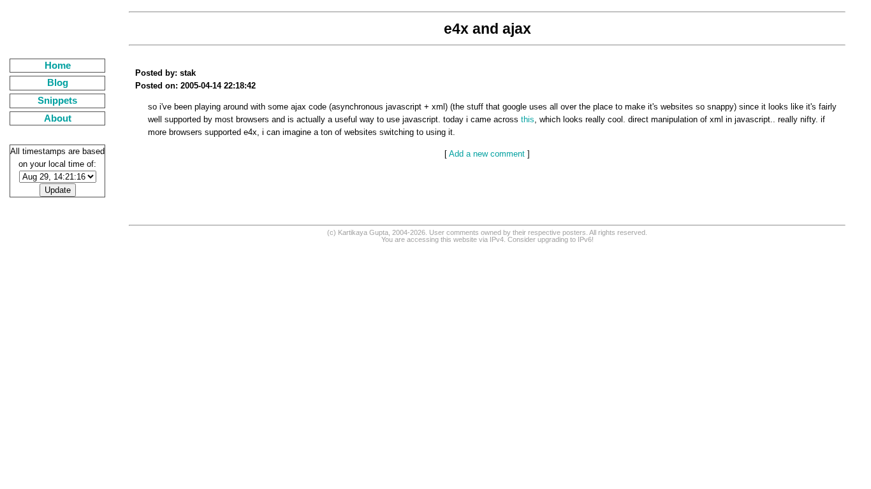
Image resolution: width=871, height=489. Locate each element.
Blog (57, 83)
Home (58, 65)
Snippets (57, 101)
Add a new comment (487, 154)
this (527, 119)
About (57, 118)
